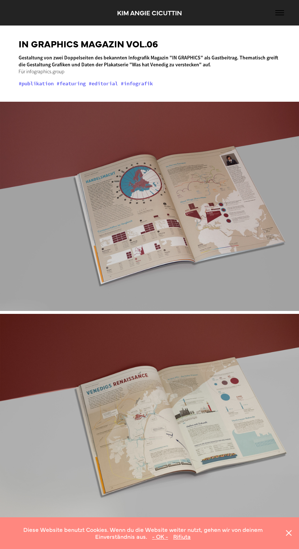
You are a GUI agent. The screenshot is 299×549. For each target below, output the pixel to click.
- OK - (160, 536)
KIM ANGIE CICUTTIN (149, 12)
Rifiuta (182, 536)
